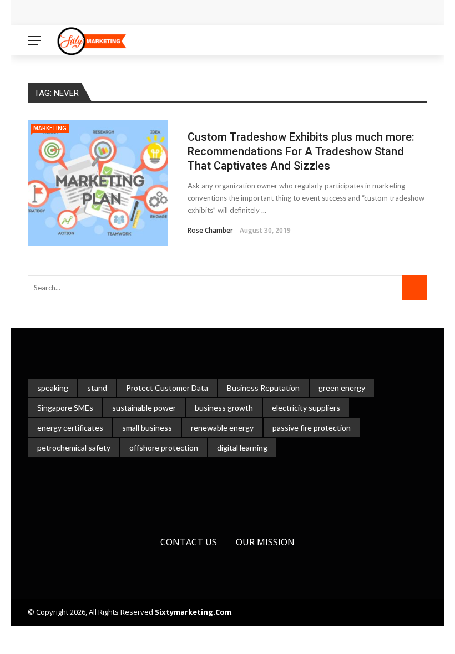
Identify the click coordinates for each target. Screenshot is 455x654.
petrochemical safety (73, 447)
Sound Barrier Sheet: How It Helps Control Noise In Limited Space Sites (178, 12)
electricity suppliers (306, 407)
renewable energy (222, 427)
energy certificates (70, 427)
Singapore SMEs (65, 407)
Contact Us (188, 542)
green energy (341, 387)
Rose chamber (210, 230)
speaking (52, 387)
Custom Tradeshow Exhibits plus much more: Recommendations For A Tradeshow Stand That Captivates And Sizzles (301, 151)
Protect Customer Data (167, 387)
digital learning (242, 447)
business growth (224, 407)
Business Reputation (263, 387)
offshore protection (163, 447)
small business (147, 427)
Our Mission (265, 542)
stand (97, 387)
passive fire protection (311, 427)
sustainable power (144, 407)
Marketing (50, 128)
